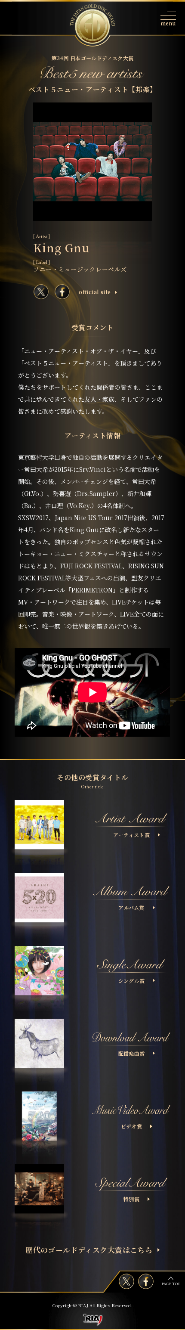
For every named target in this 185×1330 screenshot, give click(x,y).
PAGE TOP (171, 1284)
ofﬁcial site (95, 292)
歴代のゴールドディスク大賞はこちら (88, 1249)
